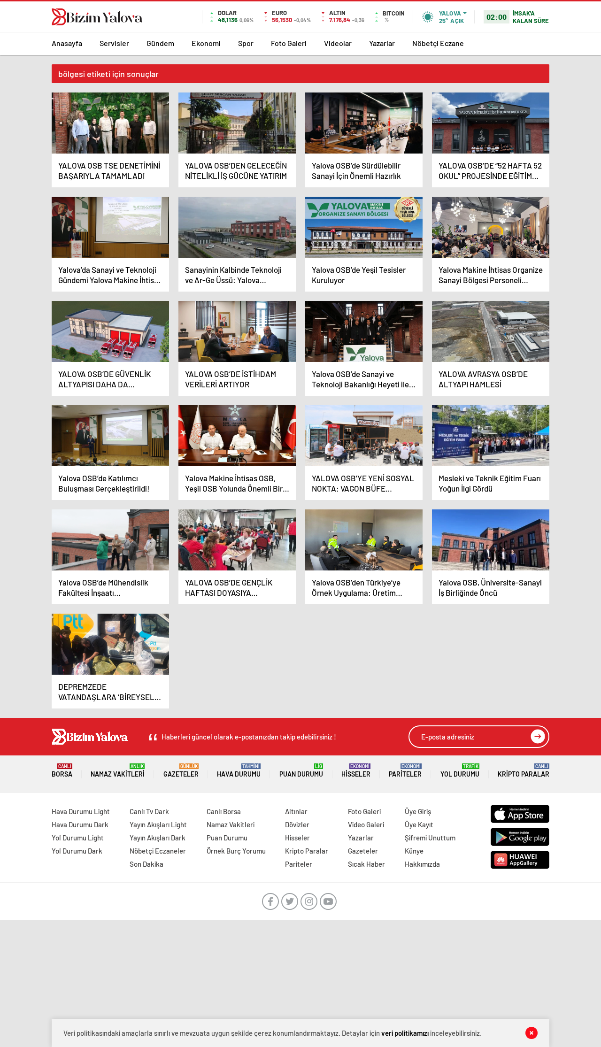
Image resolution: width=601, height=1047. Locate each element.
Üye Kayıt (419, 824)
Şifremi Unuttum (430, 837)
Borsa (62, 770)
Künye (414, 851)
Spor (246, 42)
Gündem (160, 42)
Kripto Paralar (523, 770)
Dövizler (297, 824)
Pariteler (405, 770)
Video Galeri (366, 824)
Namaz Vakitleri (118, 770)
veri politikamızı (405, 1033)
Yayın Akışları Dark (157, 837)
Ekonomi (206, 42)
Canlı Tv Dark (149, 811)
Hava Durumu (239, 770)
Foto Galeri (289, 42)
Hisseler (355, 770)
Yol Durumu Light (78, 837)
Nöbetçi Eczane (438, 42)
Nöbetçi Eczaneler (158, 851)
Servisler (114, 42)
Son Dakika (146, 864)
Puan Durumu (301, 770)
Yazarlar (382, 42)
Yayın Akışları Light (158, 824)
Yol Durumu (459, 770)
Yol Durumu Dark (77, 851)
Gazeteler (181, 770)
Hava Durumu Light (81, 811)
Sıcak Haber (366, 864)
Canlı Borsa (224, 811)
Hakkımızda (422, 864)
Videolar (338, 42)
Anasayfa (67, 42)
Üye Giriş (418, 811)
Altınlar (296, 811)
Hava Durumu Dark (80, 824)
